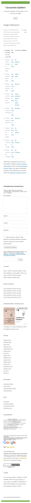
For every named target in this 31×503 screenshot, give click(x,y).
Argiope (5, 420)
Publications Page (13, 425)
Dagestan (6, 421)
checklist (12, 419)
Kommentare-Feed (9, 406)
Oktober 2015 (7, 357)
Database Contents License (18, 173)
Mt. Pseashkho (17, 130)
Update (20, 427)
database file (16, 421)
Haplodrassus (23, 422)
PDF (23, 30)
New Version (7, 386)
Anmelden (6, 401)
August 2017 (7, 355)
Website (6, 230)
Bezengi (17, 84)
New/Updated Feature (10, 388)
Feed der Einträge (8, 404)
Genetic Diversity (7, 422)
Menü (15, 18)
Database (10, 421)
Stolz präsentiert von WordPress (12, 497)
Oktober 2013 (7, 368)
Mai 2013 (6, 373)
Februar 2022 (7, 340)
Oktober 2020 (7, 342)
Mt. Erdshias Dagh (17, 62)
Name (6, 216)
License (5, 424)
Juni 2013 (6, 371)
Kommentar (8, 195)
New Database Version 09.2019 (12, 297)
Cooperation (22, 420)
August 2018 (7, 351)
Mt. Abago (17, 108)
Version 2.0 (13, 429)
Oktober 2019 (7, 346)
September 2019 (8, 349)
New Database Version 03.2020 (12, 293)
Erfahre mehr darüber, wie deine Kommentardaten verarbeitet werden (14, 254)
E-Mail (6, 223)
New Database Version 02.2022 (12, 288)
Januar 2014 (7, 364)
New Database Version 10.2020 (12, 290)
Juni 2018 (6, 353)
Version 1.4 (7, 429)
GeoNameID (16, 423)
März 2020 (6, 344)
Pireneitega (6, 425)
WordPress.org (8, 408)
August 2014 (7, 360)
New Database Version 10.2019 (12, 295)
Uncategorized (8, 390)
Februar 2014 (7, 362)
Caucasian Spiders (16, 7)
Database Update (8, 384)
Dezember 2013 (8, 366)
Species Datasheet (11, 427)
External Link (14, 329)
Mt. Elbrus (17, 118)
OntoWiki (21, 424)
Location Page (13, 424)
